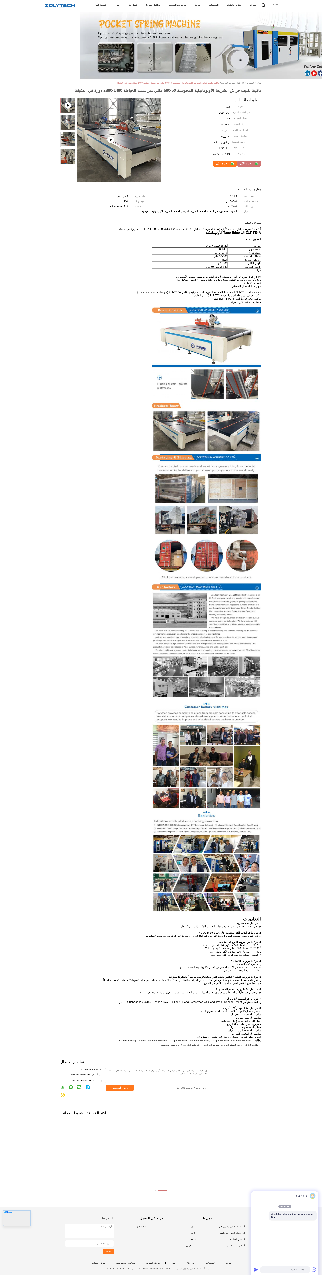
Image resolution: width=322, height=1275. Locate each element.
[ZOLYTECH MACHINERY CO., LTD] (60, 5)
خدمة (193, 1239)
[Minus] (256, 1196)
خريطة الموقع (153, 1263)
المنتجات (214, 4)
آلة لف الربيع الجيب (236, 1245)
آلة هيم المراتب (237, 1239)
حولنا (197, 4)
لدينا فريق (191, 1245)
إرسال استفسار (119, 1087)
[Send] (256, 1269)
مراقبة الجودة (153, 4)
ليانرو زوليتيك (234, 4)
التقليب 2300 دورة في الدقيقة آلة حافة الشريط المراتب (231, 1045)
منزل (229, 1263)
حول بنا (191, 1263)
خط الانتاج (141, 1226)
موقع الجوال (98, 1263)
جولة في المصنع (177, 4)
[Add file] (314, 1269)
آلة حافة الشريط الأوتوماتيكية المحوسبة (180, 1045)
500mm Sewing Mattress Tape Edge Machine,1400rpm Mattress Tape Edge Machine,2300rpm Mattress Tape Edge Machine (185, 1040)
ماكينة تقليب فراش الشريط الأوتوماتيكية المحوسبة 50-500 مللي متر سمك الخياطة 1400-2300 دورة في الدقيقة (168, 83)
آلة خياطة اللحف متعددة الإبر (232, 1226)
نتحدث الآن (100, 4)
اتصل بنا (133, 4)
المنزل (253, 4)
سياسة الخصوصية (125, 1263)
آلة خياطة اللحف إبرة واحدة (232, 1233)
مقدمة (193, 1226)
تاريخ (193, 1233)
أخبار (117, 4)
